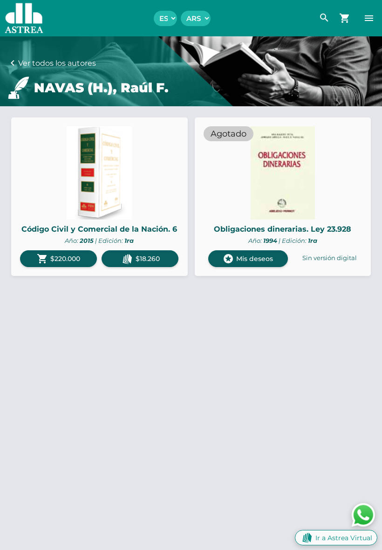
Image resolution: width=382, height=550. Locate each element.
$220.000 (58, 258)
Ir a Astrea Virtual (343, 538)
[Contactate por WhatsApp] (363, 514)
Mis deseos (248, 258)
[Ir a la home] (21, 18)
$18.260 (148, 258)
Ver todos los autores (57, 63)
